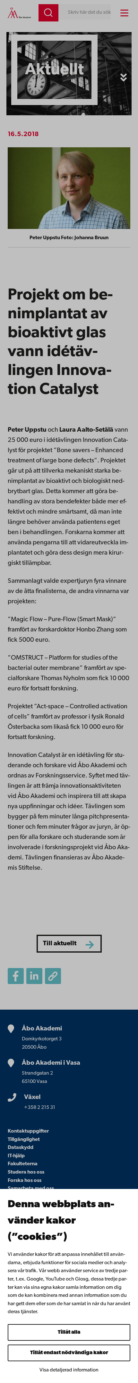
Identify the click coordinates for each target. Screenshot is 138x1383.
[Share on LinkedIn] (34, 976)
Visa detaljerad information (69, 1370)
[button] (123, 77)
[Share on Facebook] (16, 976)
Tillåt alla (69, 1332)
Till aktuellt (59, 943)
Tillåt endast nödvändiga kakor (69, 1352)
